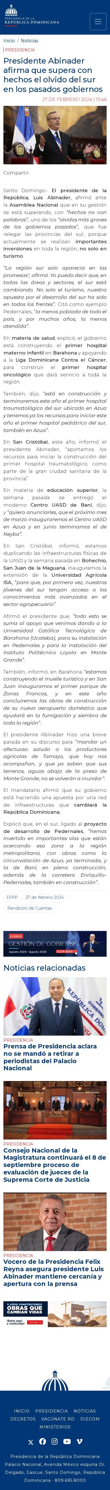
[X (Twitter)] (31, 1441)
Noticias (29, 40)
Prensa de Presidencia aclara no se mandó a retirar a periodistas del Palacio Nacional (50, 1057)
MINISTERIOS (55, 1427)
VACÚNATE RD (58, 1419)
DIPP (12, 897)
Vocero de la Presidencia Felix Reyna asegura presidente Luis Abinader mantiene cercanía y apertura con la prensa (53, 1272)
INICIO (22, 1411)
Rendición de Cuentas (29, 908)
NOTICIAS (85, 1411)
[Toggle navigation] (98, 21)
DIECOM (90, 1419)
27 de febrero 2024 (45, 897)
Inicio (9, 40)
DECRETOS (23, 1419)
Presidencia (20, 50)
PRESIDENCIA (51, 1411)
